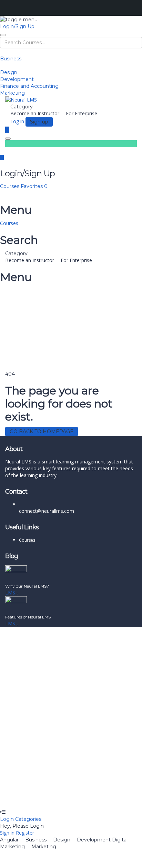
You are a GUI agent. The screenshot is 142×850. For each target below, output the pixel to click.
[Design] (2, 65)
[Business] (2, 52)
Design (8, 72)
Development (17, 79)
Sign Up (39, 798)
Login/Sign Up (17, 26)
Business (10, 59)
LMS (11, 592)
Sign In (55, 798)
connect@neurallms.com (46, 511)
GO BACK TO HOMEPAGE (41, 431)
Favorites (34, 186)
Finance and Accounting (29, 86)
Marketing (12, 93)
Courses (10, 186)
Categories (28, 819)
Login (7, 819)
